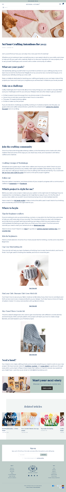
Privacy (31, 487)
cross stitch (45, 366)
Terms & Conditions (12, 477)
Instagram (13, 183)
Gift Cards (12, 471)
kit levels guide (19, 200)
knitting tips (52, 229)
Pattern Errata (54, 474)
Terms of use (54, 476)
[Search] (3, 7)
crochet (34, 366)
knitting (28, 366)
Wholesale (12, 469)
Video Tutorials (12, 476)
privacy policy (40, 458)
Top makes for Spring (47, 428)
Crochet (4, 47)
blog (26, 229)
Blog (12, 472)
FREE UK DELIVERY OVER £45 (33, 1)
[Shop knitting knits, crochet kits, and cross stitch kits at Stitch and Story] (33, 384)
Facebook (23, 183)
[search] (33, 7)
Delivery (54, 469)
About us (12, 468)
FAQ (54, 468)
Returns (54, 471)
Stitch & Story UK (33, 4)
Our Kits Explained (12, 474)
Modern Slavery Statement (54, 477)
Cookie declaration (36, 487)
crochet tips (6, 231)
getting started (42, 229)
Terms (27, 487)
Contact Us (54, 472)
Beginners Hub (39, 225)
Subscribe (43, 454)
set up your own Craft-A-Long (12, 172)
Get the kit (33, 288)
